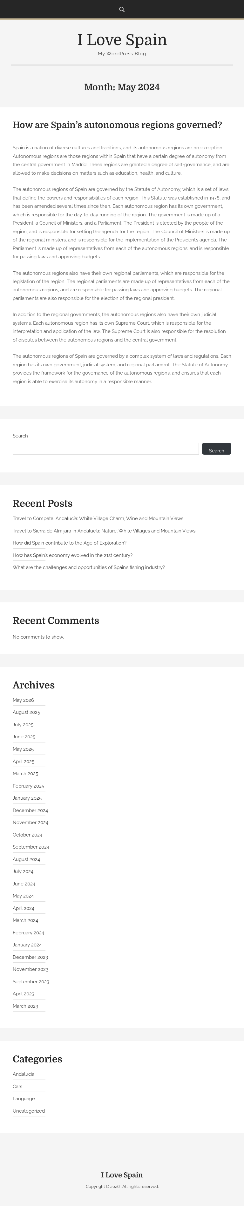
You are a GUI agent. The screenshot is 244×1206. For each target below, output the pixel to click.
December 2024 (30, 810)
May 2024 (23, 896)
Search (20, 436)
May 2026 (23, 700)
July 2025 (23, 725)
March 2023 (25, 1006)
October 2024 (27, 835)
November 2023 (30, 969)
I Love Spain (122, 40)
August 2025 (26, 712)
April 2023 (23, 994)
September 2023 (31, 982)
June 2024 (24, 884)
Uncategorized (29, 1111)
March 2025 (25, 773)
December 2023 (30, 957)
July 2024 (23, 871)
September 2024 (31, 847)
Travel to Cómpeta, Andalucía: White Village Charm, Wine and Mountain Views (98, 518)
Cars (17, 1086)
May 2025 (23, 749)
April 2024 (23, 908)
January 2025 (27, 798)
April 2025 (23, 761)
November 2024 (30, 822)
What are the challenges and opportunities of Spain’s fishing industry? (89, 567)
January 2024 (27, 945)
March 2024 (25, 920)
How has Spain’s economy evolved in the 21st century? (72, 555)
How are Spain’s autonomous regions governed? (117, 125)
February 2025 (28, 786)
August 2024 (26, 859)
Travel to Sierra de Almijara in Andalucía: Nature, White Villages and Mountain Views (104, 531)
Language (24, 1098)
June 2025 (24, 737)
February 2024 (28, 933)
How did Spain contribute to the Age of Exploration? (69, 543)
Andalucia (23, 1074)
